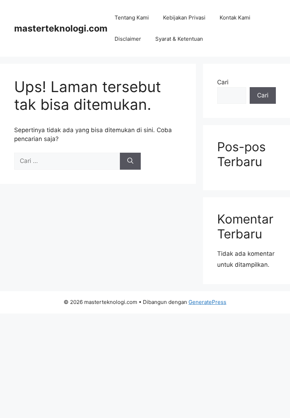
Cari (222, 82)
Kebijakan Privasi (184, 17)
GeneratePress (207, 302)
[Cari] (130, 161)
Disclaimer (128, 38)
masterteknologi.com (61, 28)
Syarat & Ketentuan (179, 38)
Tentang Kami (132, 17)
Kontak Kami (235, 17)
